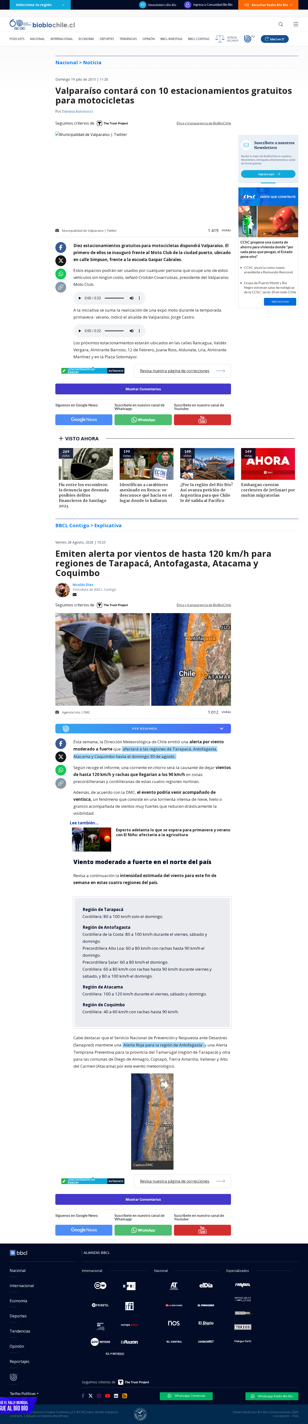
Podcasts (17, 39)
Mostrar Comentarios (143, 389)
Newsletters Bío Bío (162, 5)
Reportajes (19, 1361)
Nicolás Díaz (83, 584)
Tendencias (128, 39)
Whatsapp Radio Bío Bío (275, 1396)
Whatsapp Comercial (189, 1395)
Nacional (37, 39)
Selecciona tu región (33, 4)
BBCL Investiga (171, 39)
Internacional (62, 39)
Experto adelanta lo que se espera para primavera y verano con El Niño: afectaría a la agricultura (173, 832)
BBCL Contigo (199, 39)
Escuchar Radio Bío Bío (270, 5)
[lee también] (93, 839)
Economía (86, 39)
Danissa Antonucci (77, 112)
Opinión (148, 39)
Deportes (107, 39)
